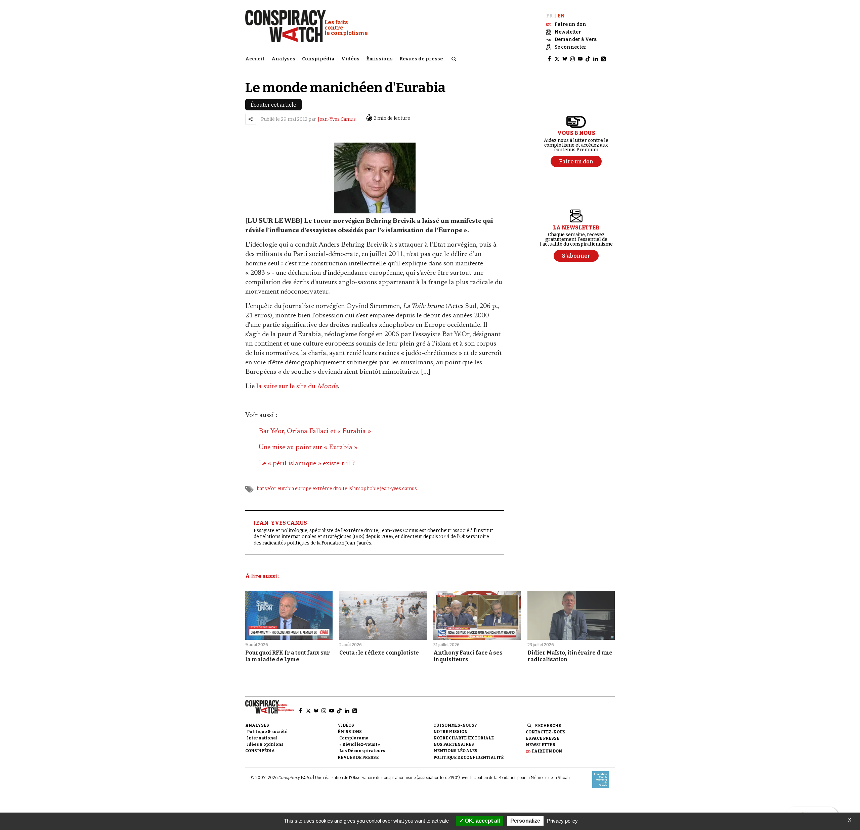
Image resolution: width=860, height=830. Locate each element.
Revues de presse (421, 59)
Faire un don (547, 751)
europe (303, 488)
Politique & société (267, 731)
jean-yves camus (398, 488)
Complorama (354, 738)
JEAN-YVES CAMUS (280, 523)
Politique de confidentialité (468, 757)
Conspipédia (318, 59)
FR (549, 16)
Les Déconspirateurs (362, 750)
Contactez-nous (545, 732)
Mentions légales (455, 750)
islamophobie (363, 488)
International (262, 738)
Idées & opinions (265, 744)
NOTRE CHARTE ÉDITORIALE (463, 738)
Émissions (379, 59)
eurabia (285, 488)
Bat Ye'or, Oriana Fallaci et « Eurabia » (315, 431)
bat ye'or (266, 488)
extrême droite (329, 488)
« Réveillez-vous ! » (359, 744)
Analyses (283, 59)
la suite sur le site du (297, 386)
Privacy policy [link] (562, 821)
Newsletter (540, 744)
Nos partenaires (453, 744)
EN (561, 16)
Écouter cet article (273, 105)
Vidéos (350, 59)
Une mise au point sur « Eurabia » (308, 447)
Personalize (525, 821)
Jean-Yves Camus (337, 119)
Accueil (255, 59)
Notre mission (450, 731)
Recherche (548, 725)
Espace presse (542, 738)
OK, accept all (482, 821)
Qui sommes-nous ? (455, 725)
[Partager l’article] (250, 119)
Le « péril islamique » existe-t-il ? (307, 463)
